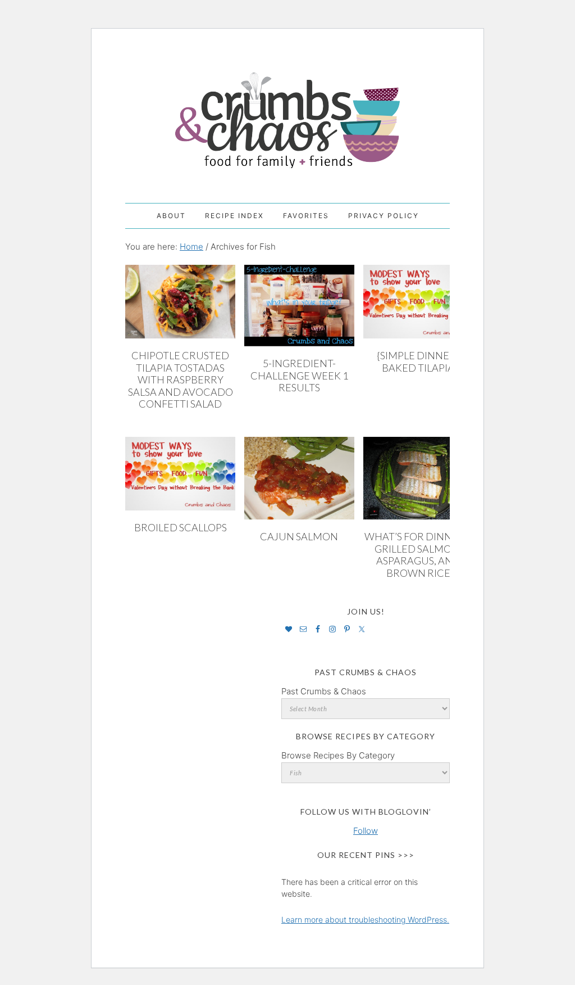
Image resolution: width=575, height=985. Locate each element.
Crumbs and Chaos (287, 108)
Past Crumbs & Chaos (323, 691)
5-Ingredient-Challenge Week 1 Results (299, 375)
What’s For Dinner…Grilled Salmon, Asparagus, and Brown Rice (418, 554)
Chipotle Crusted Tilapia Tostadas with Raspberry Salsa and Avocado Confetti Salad (180, 379)
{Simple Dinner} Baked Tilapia (418, 361)
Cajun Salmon (299, 536)
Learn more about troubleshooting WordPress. (365, 919)
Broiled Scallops (180, 527)
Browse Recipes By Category (338, 755)
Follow (365, 830)
